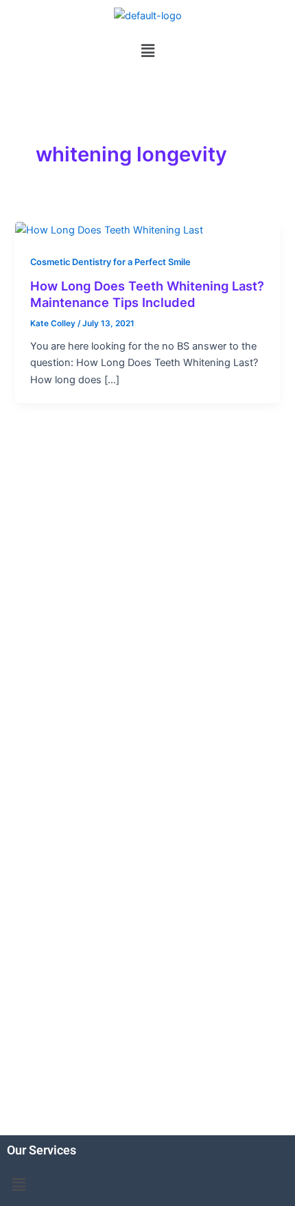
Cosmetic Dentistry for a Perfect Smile (110, 262)
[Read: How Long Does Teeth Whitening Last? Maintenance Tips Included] (109, 229)
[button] (147, 50)
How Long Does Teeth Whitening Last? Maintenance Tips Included (147, 294)
